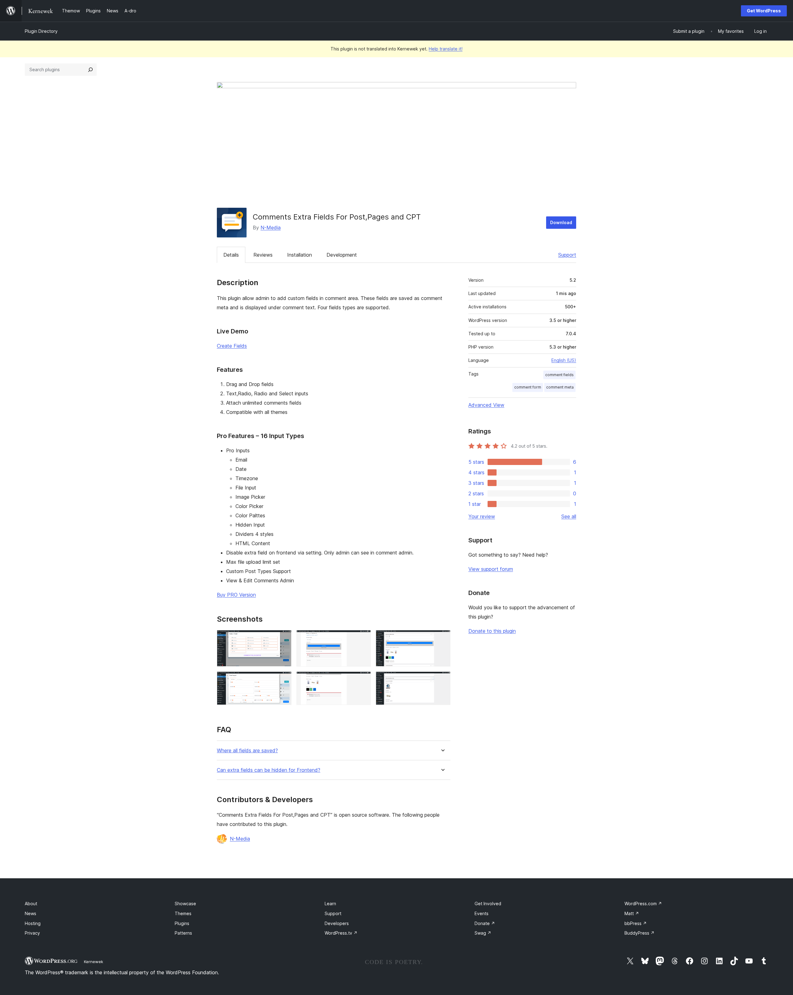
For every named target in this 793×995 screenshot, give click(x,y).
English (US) (563, 360)
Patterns (183, 933)
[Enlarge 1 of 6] (283, 638)
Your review (481, 516)
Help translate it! (445, 48)
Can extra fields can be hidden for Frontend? (268, 770)
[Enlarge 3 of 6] (362, 638)
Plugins (182, 923)
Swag (483, 933)
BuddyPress (639, 933)
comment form (527, 387)
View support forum (490, 569)
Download (561, 222)
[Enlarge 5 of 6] (442, 638)
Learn (330, 903)
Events (482, 913)
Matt (631, 913)
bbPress (635, 923)
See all (568, 516)
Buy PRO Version (236, 595)
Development (341, 255)
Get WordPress (764, 10)
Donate (485, 923)
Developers (337, 923)
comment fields (559, 374)
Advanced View (486, 405)
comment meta (560, 387)
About (31, 903)
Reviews (263, 255)
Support (567, 255)
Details (231, 255)
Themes (183, 913)
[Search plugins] (90, 69)
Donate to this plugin (492, 631)
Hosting (33, 923)
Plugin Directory (41, 31)
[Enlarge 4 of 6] (362, 680)
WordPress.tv (341, 933)
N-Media (271, 227)
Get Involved (488, 903)
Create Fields (232, 346)
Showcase (185, 903)
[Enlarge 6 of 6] (442, 680)
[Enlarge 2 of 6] (283, 680)
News (30, 913)
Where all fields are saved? (247, 751)
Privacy (32, 933)
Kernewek (93, 961)
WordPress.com (643, 903)
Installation (299, 255)
